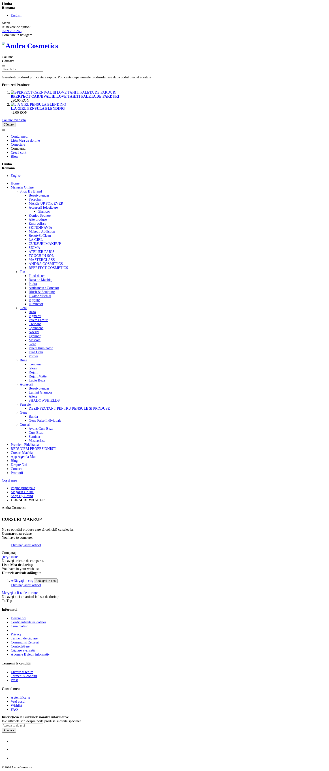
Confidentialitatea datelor (28, 622)
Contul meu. (19, 136)
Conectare (18, 144)
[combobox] (22, 69)
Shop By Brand (22, 496)
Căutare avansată (14, 120)
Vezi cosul (18, 701)
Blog (14, 156)
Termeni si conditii (24, 676)
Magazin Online (22, 492)
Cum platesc (19, 626)
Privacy (16, 634)
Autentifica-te (20, 697)
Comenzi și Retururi (25, 642)
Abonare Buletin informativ (30, 654)
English (16, 15)
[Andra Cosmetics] (30, 46)
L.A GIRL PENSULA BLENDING (38, 108)
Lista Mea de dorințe (25, 140)
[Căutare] (3, 66)
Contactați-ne (20, 646)
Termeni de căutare (24, 638)
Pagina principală (23, 488)
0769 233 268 (11, 31)
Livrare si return (22, 672)
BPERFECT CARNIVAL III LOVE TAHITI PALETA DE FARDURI (65, 96)
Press (14, 680)
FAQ (14, 709)
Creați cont (18, 152)
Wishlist (16, 705)
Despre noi (18, 618)
